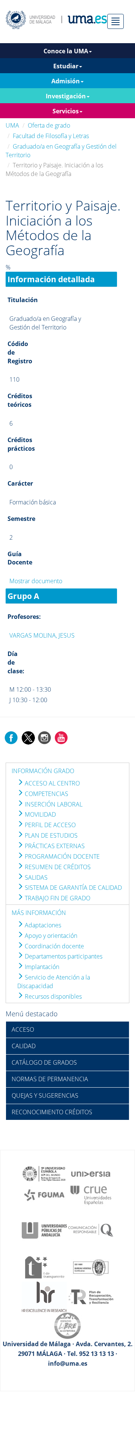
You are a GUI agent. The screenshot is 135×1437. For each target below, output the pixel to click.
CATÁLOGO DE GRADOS (44, 1062)
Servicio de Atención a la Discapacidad (53, 981)
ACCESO (23, 1029)
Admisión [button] (65, 81)
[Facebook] (11, 737)
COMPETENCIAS (45, 794)
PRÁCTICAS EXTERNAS (54, 846)
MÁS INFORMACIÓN (39, 913)
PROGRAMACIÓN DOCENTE (61, 856)
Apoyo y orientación (50, 935)
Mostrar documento (35, 581)
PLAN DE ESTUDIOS (50, 835)
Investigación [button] (66, 96)
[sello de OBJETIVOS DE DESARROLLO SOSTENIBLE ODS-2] (44, 1173)
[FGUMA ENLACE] (44, 1194)
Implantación (41, 967)
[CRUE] (90, 1194)
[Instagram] (44, 737)
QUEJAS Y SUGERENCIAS (45, 1095)
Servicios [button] (65, 111)
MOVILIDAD (39, 814)
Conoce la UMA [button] (66, 51)
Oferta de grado (49, 125)
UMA (12, 125)
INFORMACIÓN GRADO (43, 771)
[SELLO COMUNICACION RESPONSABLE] (90, 1230)
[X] (28, 737)
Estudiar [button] (65, 66)
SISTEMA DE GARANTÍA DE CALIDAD (72, 887)
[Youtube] (61, 737)
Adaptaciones (42, 925)
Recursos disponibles (52, 996)
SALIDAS (35, 877)
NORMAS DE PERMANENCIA (50, 1079)
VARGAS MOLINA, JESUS (42, 635)
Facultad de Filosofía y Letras (51, 136)
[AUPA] (44, 1230)
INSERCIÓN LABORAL (52, 804)
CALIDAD (24, 1046)
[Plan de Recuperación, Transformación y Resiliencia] (90, 1296)
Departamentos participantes (62, 956)
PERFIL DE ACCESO (49, 825)
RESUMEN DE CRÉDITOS (57, 867)
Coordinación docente (53, 946)
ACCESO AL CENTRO (51, 783)
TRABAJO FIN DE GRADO (56, 898)
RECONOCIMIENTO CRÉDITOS (52, 1112)
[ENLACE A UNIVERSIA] (90, 1173)
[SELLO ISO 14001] (90, 1266)
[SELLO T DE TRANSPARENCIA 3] (44, 1266)
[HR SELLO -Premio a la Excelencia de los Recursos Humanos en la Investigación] (44, 1296)
